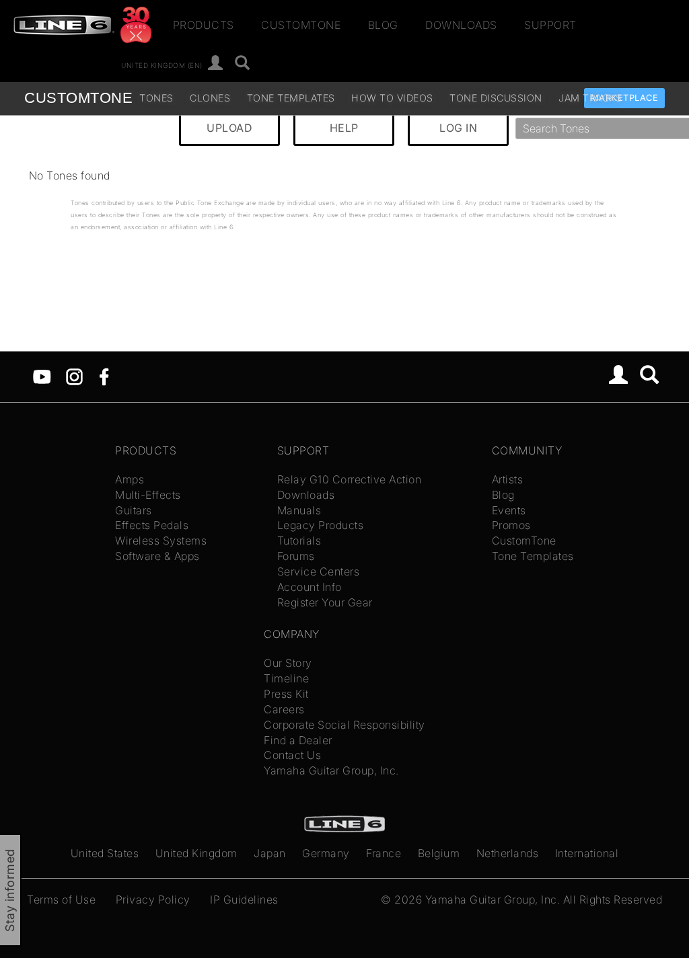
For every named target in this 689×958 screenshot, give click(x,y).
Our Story (288, 663)
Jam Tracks (590, 98)
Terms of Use (61, 899)
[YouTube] (42, 376)
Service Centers (318, 571)
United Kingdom (196, 853)
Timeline (286, 678)
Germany (326, 853)
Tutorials (299, 540)
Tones (156, 98)
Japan (270, 853)
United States (105, 853)
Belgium (439, 853)
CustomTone (300, 25)
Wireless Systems (161, 540)
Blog (383, 25)
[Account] (215, 63)
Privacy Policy (153, 899)
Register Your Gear (325, 602)
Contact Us (292, 755)
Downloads (461, 25)
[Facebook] (104, 376)
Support (550, 25)
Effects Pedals (151, 525)
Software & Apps (157, 556)
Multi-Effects (148, 495)
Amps (129, 479)
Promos (511, 525)
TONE (78, 97)
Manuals (299, 510)
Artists (507, 479)
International (587, 853)
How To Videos (392, 98)
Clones (210, 98)
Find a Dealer (298, 740)
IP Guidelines (244, 899)
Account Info (309, 587)
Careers (284, 709)
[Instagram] (74, 376)
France (383, 853)
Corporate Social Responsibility (344, 724)
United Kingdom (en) (162, 65)
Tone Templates (291, 98)
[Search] (242, 63)
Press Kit (286, 694)
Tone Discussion (495, 98)
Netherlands (507, 853)
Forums (296, 556)
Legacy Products (320, 525)
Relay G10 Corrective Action (349, 479)
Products (203, 25)
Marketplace (625, 98)
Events (509, 510)
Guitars (133, 510)
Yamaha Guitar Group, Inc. (331, 770)
